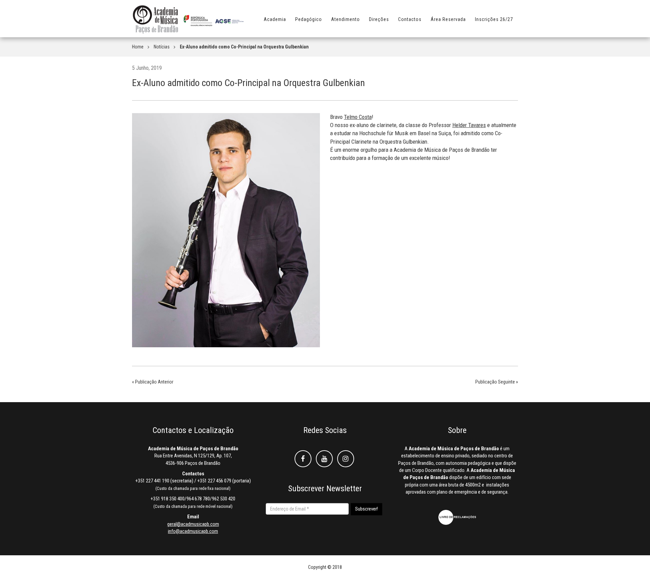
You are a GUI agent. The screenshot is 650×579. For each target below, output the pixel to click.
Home (138, 46)
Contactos (409, 19)
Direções (379, 19)
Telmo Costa (358, 116)
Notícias (162, 46)
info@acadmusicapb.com (193, 531)
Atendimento (345, 19)
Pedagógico (308, 19)
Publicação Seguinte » (496, 382)
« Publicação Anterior (152, 382)
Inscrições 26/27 (494, 19)
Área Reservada (448, 19)
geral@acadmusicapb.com (193, 524)
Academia (275, 19)
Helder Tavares (469, 125)
